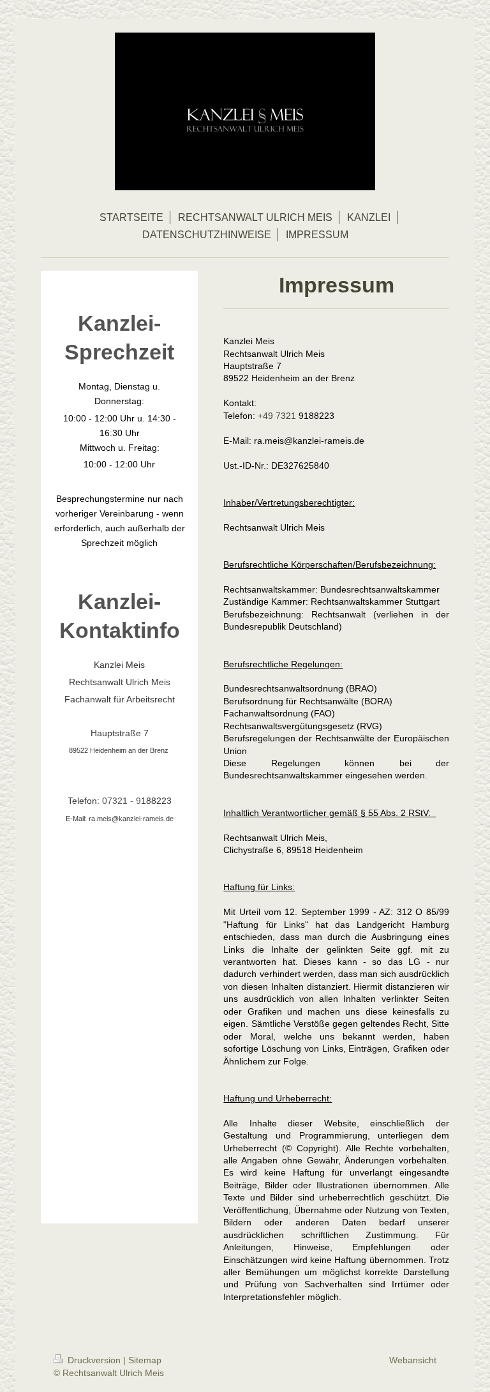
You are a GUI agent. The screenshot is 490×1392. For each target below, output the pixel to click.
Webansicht (412, 1360)
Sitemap (144, 1360)
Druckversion (94, 1360)
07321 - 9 (121, 801)
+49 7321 (278, 416)
